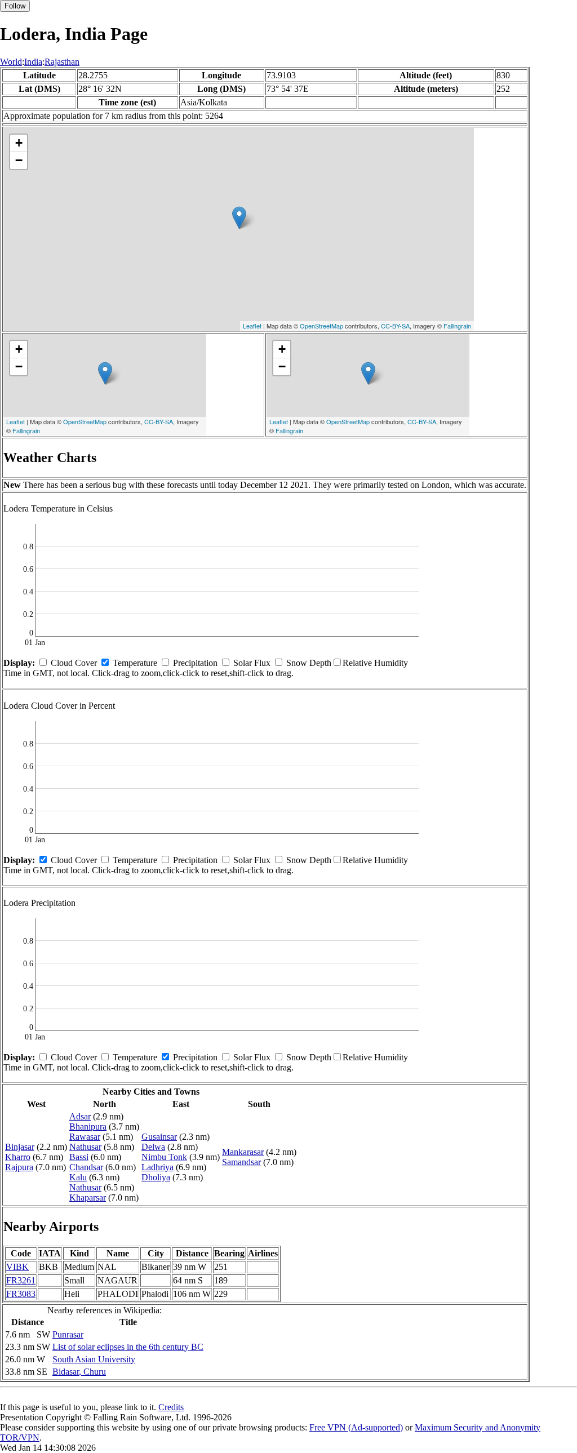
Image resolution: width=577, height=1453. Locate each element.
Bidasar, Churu (79, 1371)
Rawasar (84, 1136)
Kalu (78, 1177)
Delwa (153, 1147)
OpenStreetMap (321, 325)
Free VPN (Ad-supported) (356, 1427)
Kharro (17, 1157)
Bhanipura (87, 1126)
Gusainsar (159, 1136)
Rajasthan (62, 61)
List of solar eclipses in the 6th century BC (127, 1347)
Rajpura (19, 1167)
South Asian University (93, 1359)
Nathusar (85, 1147)
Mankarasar (243, 1152)
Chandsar (86, 1167)
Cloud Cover (74, 663)
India (33, 61)
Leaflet (252, 325)
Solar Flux (251, 663)
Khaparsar (87, 1197)
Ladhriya (157, 1167)
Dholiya (155, 1177)
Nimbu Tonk (164, 1157)
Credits (171, 1407)
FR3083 (20, 1294)
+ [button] (19, 143)
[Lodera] (239, 217)
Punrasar (67, 1334)
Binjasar (19, 1147)
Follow (15, 6)
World (11, 61)
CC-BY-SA (395, 325)
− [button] (19, 160)
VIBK (17, 1267)
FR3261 (20, 1280)
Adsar (80, 1116)
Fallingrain (457, 325)
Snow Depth (308, 663)
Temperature (135, 663)
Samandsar (241, 1162)
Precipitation (195, 663)
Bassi (78, 1157)
